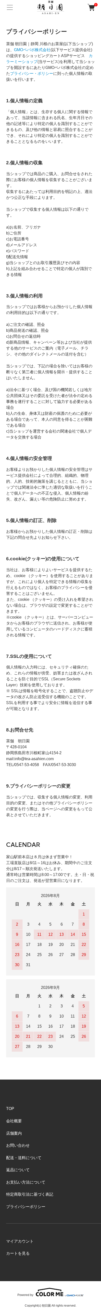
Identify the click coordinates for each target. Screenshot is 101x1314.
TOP (10, 1108)
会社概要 (14, 1121)
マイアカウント (20, 1241)
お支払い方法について (25, 1182)
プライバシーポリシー (25, 1207)
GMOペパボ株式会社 (32, 50)
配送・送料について (23, 1158)
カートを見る (18, 1253)
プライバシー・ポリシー (31, 73)
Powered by (25, 1294)
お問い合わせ (18, 1145)
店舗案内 (14, 1133)
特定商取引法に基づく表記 (29, 1194)
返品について (18, 1170)
